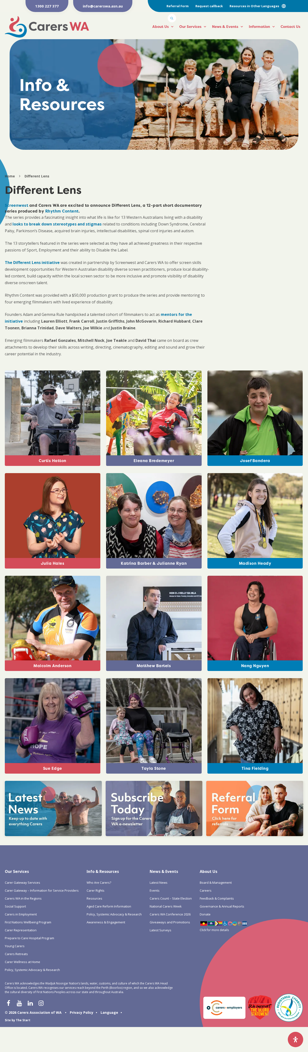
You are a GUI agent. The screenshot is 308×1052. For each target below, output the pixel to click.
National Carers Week (166, 906)
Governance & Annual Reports (222, 906)
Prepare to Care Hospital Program (29, 938)
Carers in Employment (21, 914)
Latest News (158, 882)
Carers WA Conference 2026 (170, 914)
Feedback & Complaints (217, 898)
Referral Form (178, 6)
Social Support (15, 906)
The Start (23, 1020)
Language (109, 1012)
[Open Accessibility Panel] (295, 1039)
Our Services (190, 26)
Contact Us (290, 26)
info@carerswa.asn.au (103, 6)
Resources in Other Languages (254, 6)
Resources (94, 898)
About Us (160, 26)
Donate (205, 914)
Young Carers (15, 946)
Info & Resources (103, 871)
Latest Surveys (160, 930)
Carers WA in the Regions (23, 898)
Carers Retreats (16, 954)
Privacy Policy (81, 1012)
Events (155, 890)
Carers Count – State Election (171, 898)
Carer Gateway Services (22, 882)
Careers (206, 890)
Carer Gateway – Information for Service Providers (42, 890)
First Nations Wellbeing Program (28, 922)
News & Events (225, 26)
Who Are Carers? (99, 882)
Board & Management (216, 882)
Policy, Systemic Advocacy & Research (32, 970)
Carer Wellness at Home (22, 962)
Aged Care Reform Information (109, 906)
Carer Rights (95, 890)
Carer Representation (21, 930)
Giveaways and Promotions (170, 922)
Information (259, 26)
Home (10, 176)
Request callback (209, 6)
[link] (16, 205)
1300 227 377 (47, 6)
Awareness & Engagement (106, 922)
